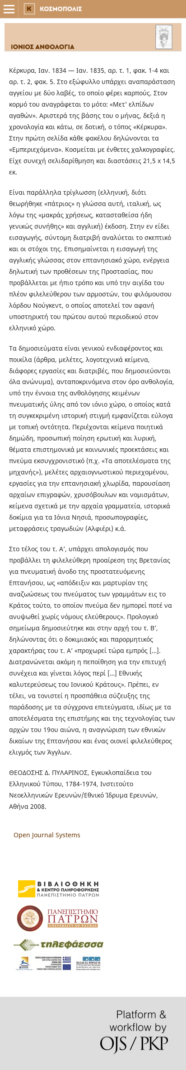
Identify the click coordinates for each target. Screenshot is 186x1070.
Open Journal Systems (47, 835)
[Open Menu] (9, 9)
